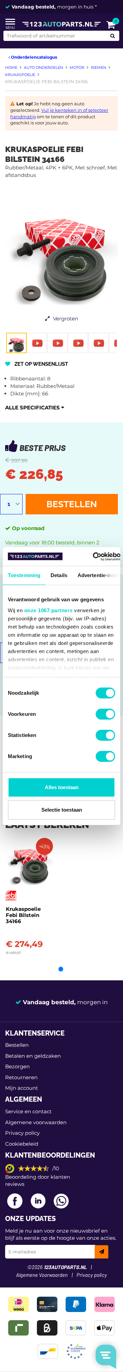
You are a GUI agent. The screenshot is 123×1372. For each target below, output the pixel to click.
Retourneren (21, 1077)
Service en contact (28, 1111)
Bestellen (71, 504)
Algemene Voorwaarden (42, 1275)
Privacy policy (22, 1133)
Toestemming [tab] (24, 575)
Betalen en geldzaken (33, 1056)
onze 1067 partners (48, 610)
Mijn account (21, 1088)
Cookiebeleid (21, 1144)
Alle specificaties (33, 407)
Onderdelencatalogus (33, 57)
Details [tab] (59, 575)
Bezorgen (17, 1066)
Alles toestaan (62, 787)
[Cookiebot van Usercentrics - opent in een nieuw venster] (93, 556)
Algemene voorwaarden (36, 1122)
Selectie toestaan (61, 810)
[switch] (105, 714)
